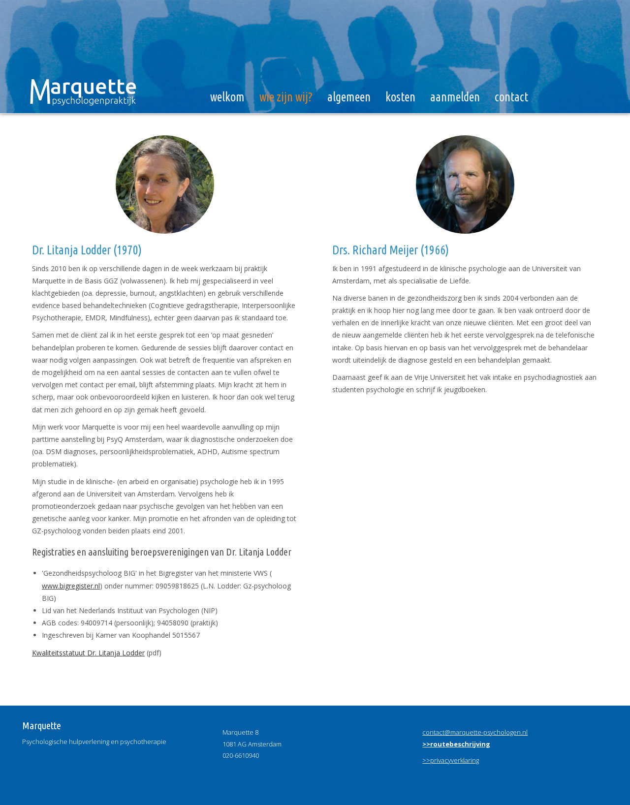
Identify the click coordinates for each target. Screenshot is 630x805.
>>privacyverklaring (450, 760)
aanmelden (455, 97)
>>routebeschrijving (456, 744)
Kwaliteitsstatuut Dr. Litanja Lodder (88, 652)
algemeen (349, 97)
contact (511, 97)
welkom (227, 97)
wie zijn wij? (286, 97)
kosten (400, 97)
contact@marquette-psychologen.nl (475, 732)
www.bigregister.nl (71, 585)
